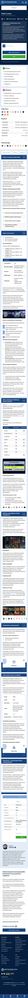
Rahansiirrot (3, 944)
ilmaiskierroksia (12, 289)
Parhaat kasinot (4, 939)
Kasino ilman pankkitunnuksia (6, 942)
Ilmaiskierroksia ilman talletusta (20, 944)
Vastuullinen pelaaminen (5, 960)
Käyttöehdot (17, 961)
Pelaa (14, 56)
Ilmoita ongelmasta (4, 958)
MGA (14, 714)
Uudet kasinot (3, 940)
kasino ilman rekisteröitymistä (13, 405)
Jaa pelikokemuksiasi (15, 52)
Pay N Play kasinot (4, 949)
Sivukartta (17, 965)
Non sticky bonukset (18, 945)
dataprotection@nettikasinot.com (7, 978)
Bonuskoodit (17, 951)
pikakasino (20, 415)
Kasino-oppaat (3, 956)
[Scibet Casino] (22, 801)
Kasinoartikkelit (4, 963)
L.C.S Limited (15, 181)
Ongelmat (15, 152)
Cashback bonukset (18, 942)
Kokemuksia (22, 152)
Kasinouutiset (3, 961)
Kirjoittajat (17, 958)
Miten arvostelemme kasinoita (20, 960)
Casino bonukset (18, 939)
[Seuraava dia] (26, 139)
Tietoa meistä (17, 956)
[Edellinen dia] (2, 139)
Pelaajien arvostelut (6, 152)
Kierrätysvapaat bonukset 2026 (20, 940)
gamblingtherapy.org (17, 982)
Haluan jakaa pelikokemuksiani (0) (10, 921)
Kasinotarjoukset (18, 947)
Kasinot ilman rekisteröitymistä (6, 947)
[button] (26, 2)
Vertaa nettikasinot (4, 951)
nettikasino (12, 593)
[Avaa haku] (23, 2)
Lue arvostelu (18, 833)
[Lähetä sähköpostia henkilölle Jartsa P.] (15, 847)
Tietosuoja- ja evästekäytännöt (20, 963)
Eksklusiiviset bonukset (19, 949)
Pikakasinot (3, 945)
